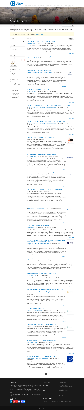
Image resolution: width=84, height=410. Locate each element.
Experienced (14, 83)
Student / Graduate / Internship (18, 84)
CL (15, 58)
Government (14, 49)
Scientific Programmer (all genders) (35, 308)
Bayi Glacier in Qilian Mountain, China (21, 394)
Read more (71, 53)
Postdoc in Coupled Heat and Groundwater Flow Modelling (41, 137)
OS (18, 61)
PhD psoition (30, 206)
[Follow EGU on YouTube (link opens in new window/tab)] (16, 401)
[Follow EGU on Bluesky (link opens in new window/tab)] (24, 401)
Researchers (45, 385)
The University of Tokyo (32, 342)
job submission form (39, 34)
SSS (13, 63)
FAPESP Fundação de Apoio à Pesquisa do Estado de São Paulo (40, 72)
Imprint (33, 408)
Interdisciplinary (13, 65)
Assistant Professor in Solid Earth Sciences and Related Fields (41, 340)
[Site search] (73, 26)
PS (20, 61)
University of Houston (32, 260)
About (25, 5)
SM (22, 61)
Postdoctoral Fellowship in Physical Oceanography (39, 70)
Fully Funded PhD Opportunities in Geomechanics (39, 225)
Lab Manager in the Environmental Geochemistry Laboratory (41, 154)
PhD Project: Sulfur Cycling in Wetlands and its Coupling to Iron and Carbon (45, 189)
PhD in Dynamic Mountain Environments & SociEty (39, 56)
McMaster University (32, 227)
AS (11, 58)
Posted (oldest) (14, 92)
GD (15, 59)
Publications (41, 5)
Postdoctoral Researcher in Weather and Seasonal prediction (41, 273)
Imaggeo (61, 392)
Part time (13, 74)
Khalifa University (31, 43)
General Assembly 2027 (64, 385)
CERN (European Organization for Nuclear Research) (38, 358)
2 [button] (47, 373)
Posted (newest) (15, 90)
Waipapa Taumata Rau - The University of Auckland (38, 243)
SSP (11, 63)
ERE (23, 58)
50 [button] (72, 38)
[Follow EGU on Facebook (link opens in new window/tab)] (19, 401)
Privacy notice (39, 408)
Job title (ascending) (15, 96)
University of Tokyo (32, 275)
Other (13, 52)
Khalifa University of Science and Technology (36, 208)
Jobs (69, 5)
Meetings (34, 5)
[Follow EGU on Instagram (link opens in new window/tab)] (14, 401)
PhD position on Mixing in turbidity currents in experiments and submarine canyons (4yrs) (48, 105)
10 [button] (69, 38)
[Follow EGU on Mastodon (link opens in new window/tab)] (22, 401)
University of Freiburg (32, 156)
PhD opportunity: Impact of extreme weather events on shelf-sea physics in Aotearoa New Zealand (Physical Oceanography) (45, 290)
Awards (47, 5)
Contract (13, 71)
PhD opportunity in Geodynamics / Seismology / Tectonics (41, 41)
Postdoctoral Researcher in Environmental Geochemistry (40, 172)
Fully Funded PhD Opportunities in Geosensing (38, 259)
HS (11, 61)
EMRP (20, 58)
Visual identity (47, 408)
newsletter (53, 401)
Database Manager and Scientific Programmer (38, 89)
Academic (13, 47)
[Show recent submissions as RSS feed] (61, 25)
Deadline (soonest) (15, 93)
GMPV (23, 59)
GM (20, 59)
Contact (28, 408)
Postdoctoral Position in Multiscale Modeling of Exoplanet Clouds (42, 324)
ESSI (11, 59)
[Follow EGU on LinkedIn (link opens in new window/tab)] (11, 401)
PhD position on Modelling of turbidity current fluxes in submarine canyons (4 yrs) (46, 121)
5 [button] (52, 373)
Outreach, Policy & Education (57, 5)
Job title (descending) (16, 97)
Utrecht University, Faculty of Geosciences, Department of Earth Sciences (42, 107)
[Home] (16, 3)
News (29, 5)
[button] (23, 42)
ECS (66, 5)
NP (15, 61)
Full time (13, 73)
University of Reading (32, 91)
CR (17, 58)
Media (44, 390)
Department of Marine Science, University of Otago (38, 292)
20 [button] (71, 38)
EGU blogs (61, 389)
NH (13, 61)
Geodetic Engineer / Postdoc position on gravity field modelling (42, 356)
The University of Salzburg (33, 57)
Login (72, 5)
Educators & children (47, 393)
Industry (13, 50)
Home (11, 25)
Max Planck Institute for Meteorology (35, 310)
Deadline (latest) (15, 94)
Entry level (14, 81)
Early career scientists (47, 387)
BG (13, 58)
